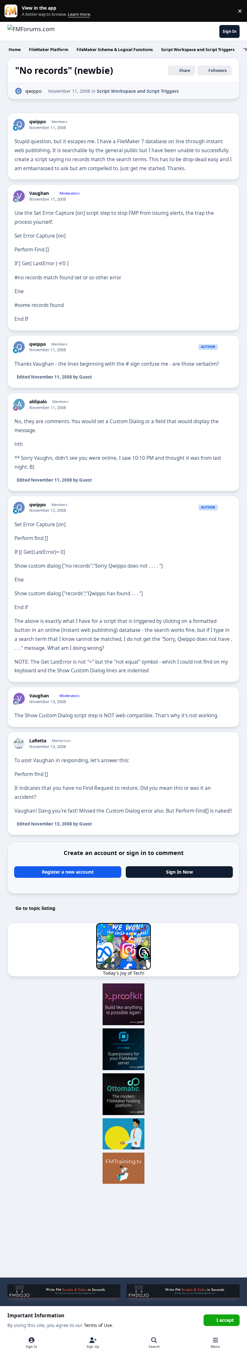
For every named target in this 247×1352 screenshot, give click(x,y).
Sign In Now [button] (179, 872)
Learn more (12, 11)
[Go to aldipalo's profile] (19, 404)
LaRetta (37, 741)
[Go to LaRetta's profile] (19, 743)
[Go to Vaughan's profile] (19, 196)
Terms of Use (98, 1325)
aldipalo (38, 402)
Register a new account (68, 872)
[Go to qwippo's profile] (18, 91)
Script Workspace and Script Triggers (138, 91)
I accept (225, 1320)
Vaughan (39, 193)
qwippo (33, 91)
